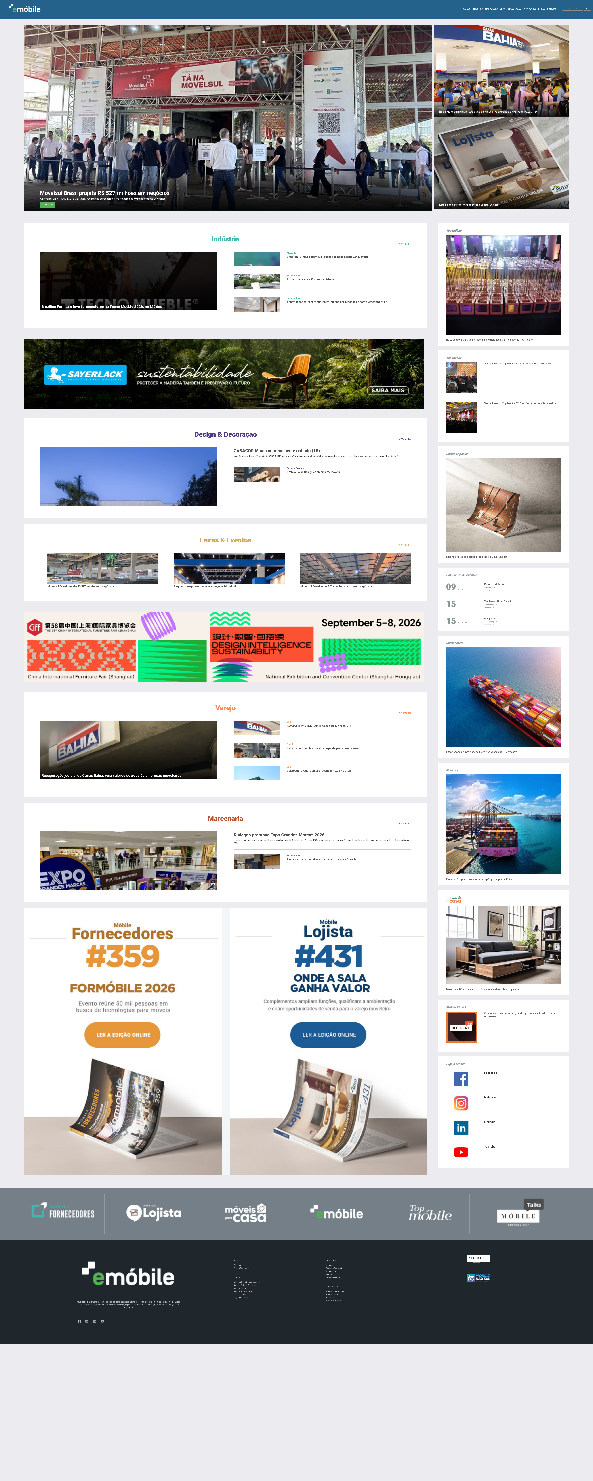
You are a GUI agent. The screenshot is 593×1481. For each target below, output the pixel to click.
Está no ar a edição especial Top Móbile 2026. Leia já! (476, 556)
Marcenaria (225, 818)
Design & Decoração (225, 434)
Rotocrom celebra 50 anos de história (310, 279)
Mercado (291, 253)
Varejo (225, 707)
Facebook (490, 1072)
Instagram (490, 1097)
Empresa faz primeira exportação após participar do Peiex (479, 879)
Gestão (290, 744)
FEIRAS (541, 9)
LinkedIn (489, 1121)
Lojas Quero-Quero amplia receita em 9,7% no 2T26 (319, 770)
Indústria (226, 239)
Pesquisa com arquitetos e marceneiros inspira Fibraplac (322, 859)
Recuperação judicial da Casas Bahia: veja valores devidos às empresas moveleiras (111, 775)
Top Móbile (330, 1298)
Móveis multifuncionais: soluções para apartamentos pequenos (482, 989)
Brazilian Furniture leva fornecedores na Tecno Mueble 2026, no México (101, 307)
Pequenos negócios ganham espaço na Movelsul (205, 586)
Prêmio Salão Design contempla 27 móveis (313, 472)
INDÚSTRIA (478, 9)
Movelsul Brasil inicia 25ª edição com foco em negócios (336, 586)
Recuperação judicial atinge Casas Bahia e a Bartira (319, 725)
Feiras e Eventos (295, 468)
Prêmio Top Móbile (241, 1268)
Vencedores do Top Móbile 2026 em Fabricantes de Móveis (518, 363)
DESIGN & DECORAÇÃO (510, 9)
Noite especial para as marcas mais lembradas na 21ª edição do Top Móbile (489, 339)
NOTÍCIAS (551, 9)
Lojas (290, 722)
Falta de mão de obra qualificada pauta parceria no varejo (323, 748)
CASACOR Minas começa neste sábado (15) (277, 451)
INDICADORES (529, 9)
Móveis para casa (333, 1301)
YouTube (489, 1146)
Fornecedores (294, 275)
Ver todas (406, 244)
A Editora (237, 1265)
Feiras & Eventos (225, 540)
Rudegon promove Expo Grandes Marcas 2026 (279, 835)
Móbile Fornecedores (335, 1291)
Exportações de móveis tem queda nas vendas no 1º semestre (481, 752)
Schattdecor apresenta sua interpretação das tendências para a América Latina (337, 301)
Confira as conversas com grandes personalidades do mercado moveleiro (520, 1015)
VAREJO (467, 9)
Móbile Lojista (332, 1294)
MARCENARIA (491, 9)
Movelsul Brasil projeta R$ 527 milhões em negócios (80, 586)
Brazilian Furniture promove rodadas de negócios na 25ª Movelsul (328, 256)
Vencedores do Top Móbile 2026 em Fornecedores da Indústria (520, 403)
